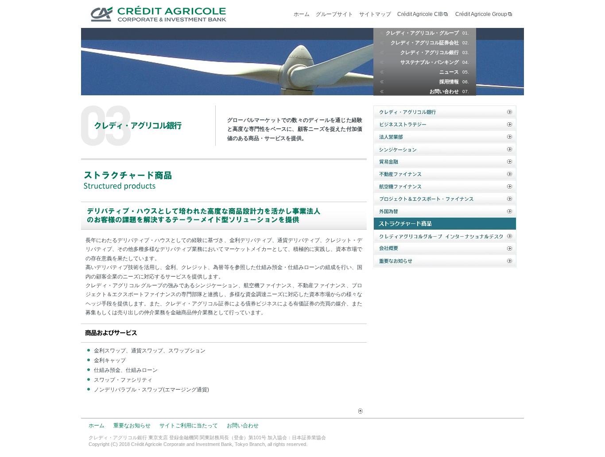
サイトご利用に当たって (188, 425)
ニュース (454, 71)
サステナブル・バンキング (434, 62)
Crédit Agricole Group (481, 14)
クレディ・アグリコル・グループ (427, 32)
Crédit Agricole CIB (420, 14)
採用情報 (454, 81)
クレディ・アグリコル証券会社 (430, 42)
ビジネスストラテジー (444, 124)
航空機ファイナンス (444, 186)
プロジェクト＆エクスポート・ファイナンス (444, 198)
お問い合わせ (449, 91)
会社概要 (444, 248)
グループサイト (334, 14)
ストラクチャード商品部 (444, 223)
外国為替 (444, 211)
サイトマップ (375, 14)
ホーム (302, 14)
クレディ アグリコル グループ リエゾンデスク (444, 236)
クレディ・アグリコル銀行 (434, 52)
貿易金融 (444, 161)
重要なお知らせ (444, 260)
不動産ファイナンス (444, 174)
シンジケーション (444, 149)
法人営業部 (444, 136)
